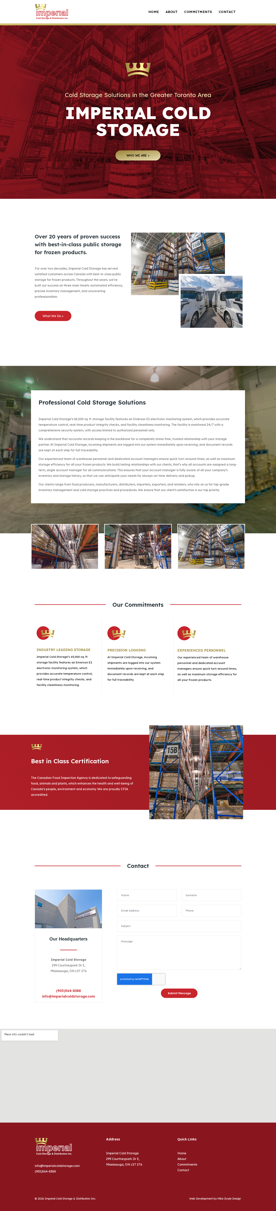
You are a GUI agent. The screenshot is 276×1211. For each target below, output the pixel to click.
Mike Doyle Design (229, 1198)
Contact (227, 12)
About (172, 12)
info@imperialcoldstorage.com (68, 996)
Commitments (198, 12)
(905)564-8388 (68, 991)
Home (153, 12)
